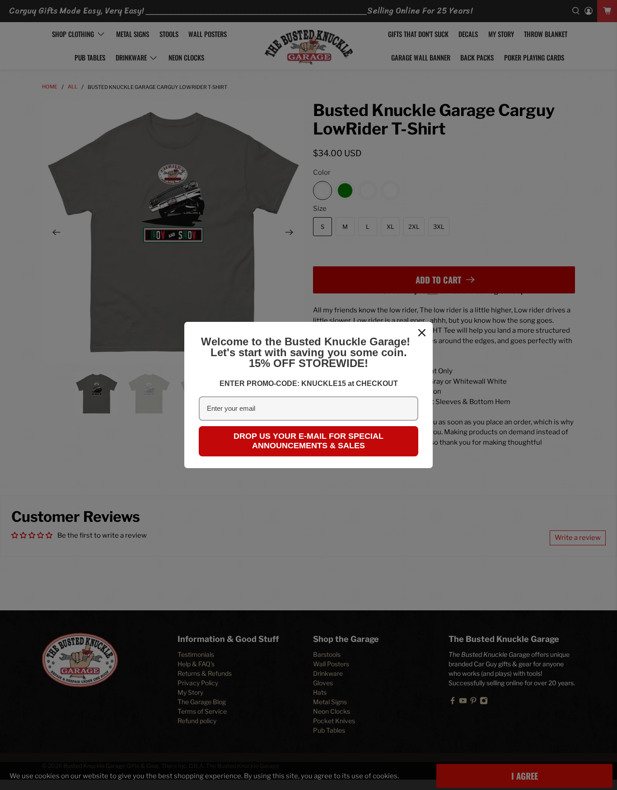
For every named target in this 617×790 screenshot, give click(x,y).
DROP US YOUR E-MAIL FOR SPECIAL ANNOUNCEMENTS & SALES (308, 441)
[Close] (422, 333)
